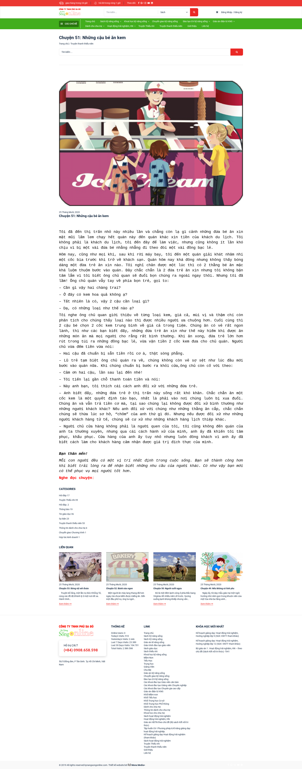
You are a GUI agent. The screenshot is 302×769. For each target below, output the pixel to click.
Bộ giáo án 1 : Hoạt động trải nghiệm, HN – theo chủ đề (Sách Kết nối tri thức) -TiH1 (219, 650)
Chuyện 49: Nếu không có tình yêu (217, 588)
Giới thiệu (192, 26)
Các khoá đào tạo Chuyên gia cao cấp (162, 688)
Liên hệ (205, 26)
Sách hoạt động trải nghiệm (157, 716)
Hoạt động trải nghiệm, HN (120, 26)
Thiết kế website (116, 765)
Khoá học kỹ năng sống (135, 21)
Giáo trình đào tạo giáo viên (157, 645)
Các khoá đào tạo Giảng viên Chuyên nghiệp (165, 685)
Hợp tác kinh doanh (69, 537)
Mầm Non (148, 657)
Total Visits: (117, 648)
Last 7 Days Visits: (120, 642)
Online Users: (117, 633)
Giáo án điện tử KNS (222, 21)
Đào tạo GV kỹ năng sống (195, 21)
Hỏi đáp (64, 495)
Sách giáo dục (150, 648)
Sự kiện (64, 518)
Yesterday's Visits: (120, 639)
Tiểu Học (148, 660)
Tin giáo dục (66, 514)
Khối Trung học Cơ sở (154, 700)
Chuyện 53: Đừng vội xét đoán (74, 588)
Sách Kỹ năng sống (109, 21)
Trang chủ (90, 21)
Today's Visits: (118, 636)
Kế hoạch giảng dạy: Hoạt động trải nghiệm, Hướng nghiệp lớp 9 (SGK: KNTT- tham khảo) (217, 634)
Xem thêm (64, 604)
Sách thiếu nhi (150, 651)
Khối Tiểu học (150, 697)
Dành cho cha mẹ (93, 26)
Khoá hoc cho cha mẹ (154, 713)
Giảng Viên (149, 667)
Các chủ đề (70, 23)
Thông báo (66, 509)
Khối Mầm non (151, 694)
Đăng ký (238, 12)
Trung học (149, 664)
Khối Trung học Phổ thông (156, 704)
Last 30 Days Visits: (121, 645)
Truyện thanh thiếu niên (170, 26)
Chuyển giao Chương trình (72, 532)
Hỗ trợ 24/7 (81, 648)
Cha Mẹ (147, 670)
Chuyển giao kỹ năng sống (165, 21)
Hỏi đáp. (64, 504)
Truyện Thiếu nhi (146, 26)
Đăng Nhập (226, 12)
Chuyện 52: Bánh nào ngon (119, 588)
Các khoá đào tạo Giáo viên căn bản (161, 682)
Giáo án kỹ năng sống (154, 673)
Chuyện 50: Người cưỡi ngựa (167, 588)
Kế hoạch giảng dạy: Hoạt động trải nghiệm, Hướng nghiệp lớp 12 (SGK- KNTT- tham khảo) (218, 642)
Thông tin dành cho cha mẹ (73, 528)
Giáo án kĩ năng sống (154, 642)
